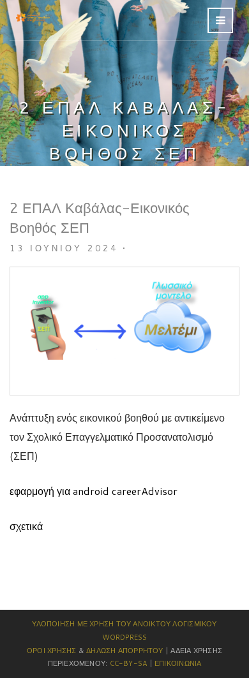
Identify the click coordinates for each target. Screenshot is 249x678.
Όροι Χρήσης (51, 650)
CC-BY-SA (128, 663)
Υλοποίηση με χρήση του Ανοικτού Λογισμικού (124, 624)
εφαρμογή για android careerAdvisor (93, 490)
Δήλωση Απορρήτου (124, 650)
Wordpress (124, 637)
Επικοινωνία (178, 663)
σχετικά (26, 526)
